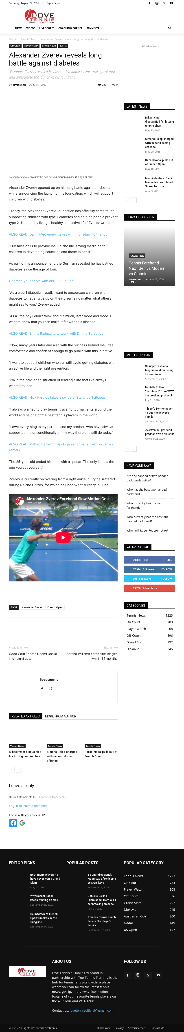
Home (13, 39)
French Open (55, 607)
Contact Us (157, 1028)
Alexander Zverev (32, 607)
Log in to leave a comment (28, 806)
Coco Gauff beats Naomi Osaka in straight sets (33, 656)
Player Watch (31, 45)
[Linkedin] (81, 94)
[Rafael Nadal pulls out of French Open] (101, 737)
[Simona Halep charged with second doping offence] (63, 737)
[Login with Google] (22, 823)
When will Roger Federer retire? (147, 530)
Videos (30, 28)
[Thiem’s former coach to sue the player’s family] (133, 413)
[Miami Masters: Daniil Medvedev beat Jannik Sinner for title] (133, 182)
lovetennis (19, 84)
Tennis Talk (94, 28)
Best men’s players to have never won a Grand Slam (45, 878)
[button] (169, 28)
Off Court (15, 45)
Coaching (137, 255)
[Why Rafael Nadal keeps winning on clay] (18, 900)
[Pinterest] (61, 94)
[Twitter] (164, 3)
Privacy (119, 1028)
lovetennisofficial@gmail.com (92, 1010)
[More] (102, 94)
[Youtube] (171, 3)
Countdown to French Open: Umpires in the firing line (44, 918)
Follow (166, 569)
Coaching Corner (70, 28)
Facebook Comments (52, 797)
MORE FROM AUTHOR (60, 716)
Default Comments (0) (22, 797)
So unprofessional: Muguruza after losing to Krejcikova (159, 370)
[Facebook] (149, 3)
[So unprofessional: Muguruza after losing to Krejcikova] (133, 370)
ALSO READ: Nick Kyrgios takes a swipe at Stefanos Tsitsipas (57, 397)
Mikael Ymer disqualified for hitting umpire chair (159, 121)
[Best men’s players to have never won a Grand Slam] (18, 879)
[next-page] (19, 769)
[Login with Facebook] (13, 823)
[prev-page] (12, 769)
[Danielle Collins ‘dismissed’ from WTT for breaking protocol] (133, 391)
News (18, 28)
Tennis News (29, 39)
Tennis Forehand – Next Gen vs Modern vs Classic (147, 268)
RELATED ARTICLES (26, 716)
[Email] (92, 94)
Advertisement (137, 1028)
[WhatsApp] (71, 94)
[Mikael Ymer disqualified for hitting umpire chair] (25, 737)
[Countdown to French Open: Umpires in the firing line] (18, 918)
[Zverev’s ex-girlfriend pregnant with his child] (133, 434)
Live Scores (46, 28)
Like (169, 560)
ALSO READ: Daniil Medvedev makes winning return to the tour (59, 234)
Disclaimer (103, 1028)
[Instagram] (156, 3)
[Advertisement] (122, 16)
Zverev (63, 45)
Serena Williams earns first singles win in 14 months (92, 656)
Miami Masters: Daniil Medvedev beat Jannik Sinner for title (159, 182)
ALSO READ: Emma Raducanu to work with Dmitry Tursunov (56, 333)
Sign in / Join (54, 3)
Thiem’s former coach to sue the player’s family (159, 412)
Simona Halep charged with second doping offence (62, 756)
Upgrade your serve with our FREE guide (41, 281)
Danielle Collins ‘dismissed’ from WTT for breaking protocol (159, 391)
